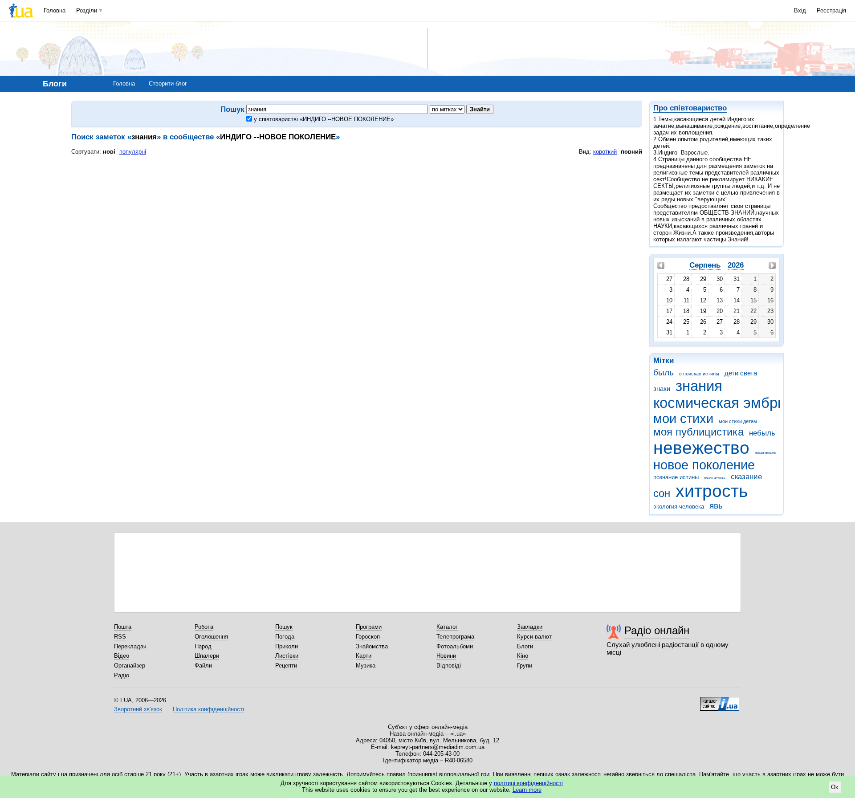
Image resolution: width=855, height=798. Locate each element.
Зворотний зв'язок (138, 709)
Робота (204, 626)
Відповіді (448, 665)
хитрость (712, 491)
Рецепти (286, 665)
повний (631, 151)
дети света (741, 373)
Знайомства (372, 646)
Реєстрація (831, 10)
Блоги (525, 646)
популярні (132, 151)
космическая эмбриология (742, 403)
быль (663, 372)
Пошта (122, 626)
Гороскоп (368, 636)
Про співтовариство (690, 108)
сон (661, 493)
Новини (446, 655)
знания (699, 386)
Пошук (284, 626)
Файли (203, 665)
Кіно (522, 655)
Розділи (86, 10)
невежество (701, 447)
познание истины (676, 477)
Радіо (121, 675)
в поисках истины (699, 373)
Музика (365, 665)
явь (716, 505)
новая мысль (765, 453)
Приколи (286, 646)
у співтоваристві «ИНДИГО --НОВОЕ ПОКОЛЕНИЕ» (323, 119)
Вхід (800, 10)
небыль (762, 433)
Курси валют (534, 636)
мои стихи (683, 418)
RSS (120, 636)
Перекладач (130, 646)
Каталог (447, 626)
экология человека (678, 506)
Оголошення (211, 636)
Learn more (527, 789)
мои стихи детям (738, 421)
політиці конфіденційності (528, 783)
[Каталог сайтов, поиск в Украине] (719, 700)
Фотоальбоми (454, 646)
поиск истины (714, 478)
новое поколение (704, 465)
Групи (524, 665)
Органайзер (129, 665)
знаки (661, 388)
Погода (284, 636)
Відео (121, 655)
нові (109, 151)
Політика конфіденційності (208, 709)
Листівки (286, 655)
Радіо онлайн (656, 630)
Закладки (529, 626)
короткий (605, 151)
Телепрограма (455, 636)
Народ (203, 646)
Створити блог (168, 83)
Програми (369, 626)
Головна (54, 10)
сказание (746, 476)
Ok (835, 787)
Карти (363, 655)
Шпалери (207, 655)
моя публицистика (698, 432)
